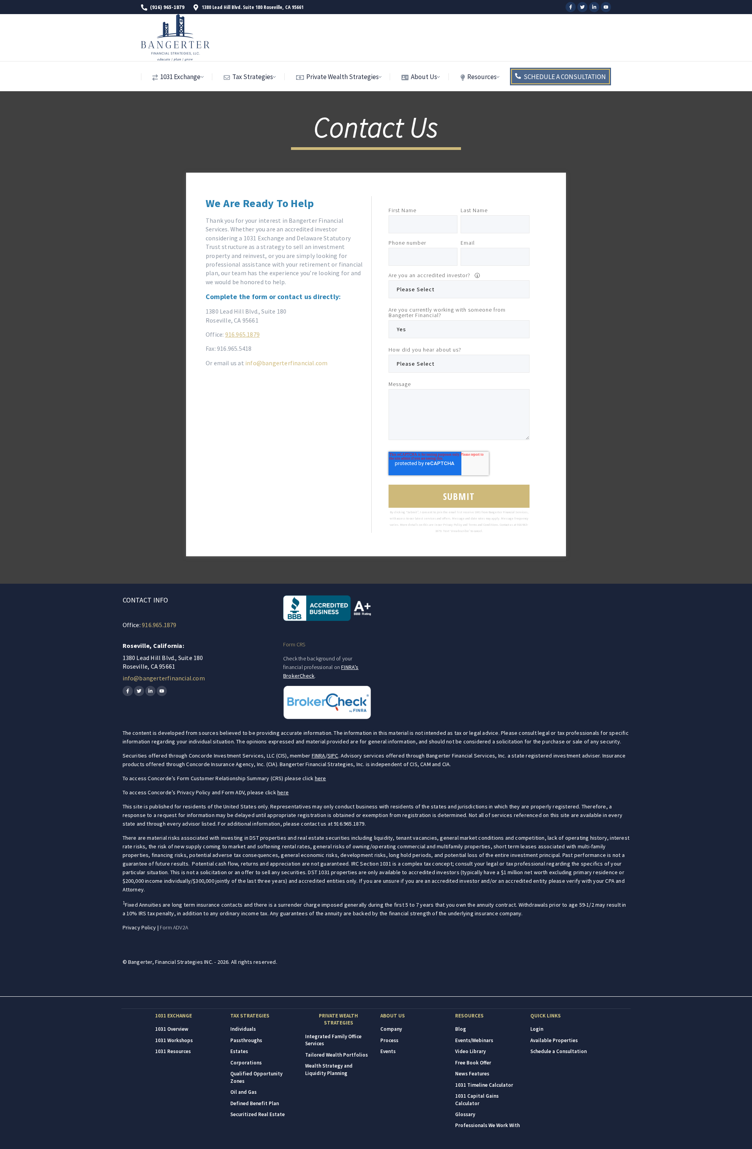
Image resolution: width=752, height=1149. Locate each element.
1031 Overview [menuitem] (171, 1029)
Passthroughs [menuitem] (246, 1040)
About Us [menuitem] (423, 76)
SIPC (332, 755)
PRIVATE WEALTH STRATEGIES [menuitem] (338, 1019)
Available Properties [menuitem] (554, 1040)
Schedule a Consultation (565, 76)
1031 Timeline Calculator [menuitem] (484, 1085)
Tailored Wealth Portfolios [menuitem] (336, 1055)
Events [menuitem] (388, 1051)
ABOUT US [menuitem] (392, 1015)
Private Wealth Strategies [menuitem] (342, 76)
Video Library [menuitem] (470, 1051)
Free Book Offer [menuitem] (473, 1062)
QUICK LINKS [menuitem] (545, 1015)
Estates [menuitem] (239, 1051)
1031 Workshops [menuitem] (174, 1040)
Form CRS (294, 644)
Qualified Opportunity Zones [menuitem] (256, 1077)
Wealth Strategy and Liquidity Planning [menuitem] (328, 1069)
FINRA (318, 755)
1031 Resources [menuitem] (173, 1051)
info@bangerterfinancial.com (286, 363)
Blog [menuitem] (460, 1029)
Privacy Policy (452, 525)
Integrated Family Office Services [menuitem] (333, 1040)
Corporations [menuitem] (246, 1062)
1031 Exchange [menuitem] (180, 76)
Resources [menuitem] (481, 76)
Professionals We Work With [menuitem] (487, 1125)
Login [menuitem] (536, 1029)
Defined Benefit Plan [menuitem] (254, 1103)
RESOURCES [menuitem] (469, 1015)
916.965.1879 (242, 334)
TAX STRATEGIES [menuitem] (249, 1015)
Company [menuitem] (391, 1029)
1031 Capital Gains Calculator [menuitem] (477, 1099)
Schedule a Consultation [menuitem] (558, 1051)
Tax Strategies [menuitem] (252, 76)
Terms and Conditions (483, 525)
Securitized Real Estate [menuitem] (257, 1114)
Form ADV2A (174, 927)
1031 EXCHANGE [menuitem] (173, 1015)
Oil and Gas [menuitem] (243, 1092)
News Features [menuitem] (472, 1073)
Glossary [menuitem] (465, 1114)
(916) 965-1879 (167, 7)
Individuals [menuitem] (243, 1029)
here (320, 778)
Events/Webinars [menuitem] (474, 1040)
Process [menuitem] (389, 1040)
